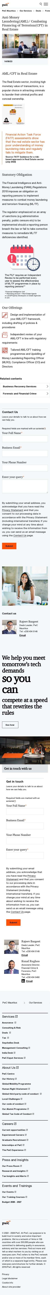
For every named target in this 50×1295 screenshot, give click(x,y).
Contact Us (19, 535)
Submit (13, 922)
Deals (38, 11)
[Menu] (46, 4)
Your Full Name (12, 433)
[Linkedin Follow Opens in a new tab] (23, 981)
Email (22, 635)
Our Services (26, 11)
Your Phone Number (14, 462)
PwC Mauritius (9, 11)
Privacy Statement (12, 510)
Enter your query (13, 477)
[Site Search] (41, 4)
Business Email (12, 447)
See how (9, 725)
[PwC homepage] (5, 4)
